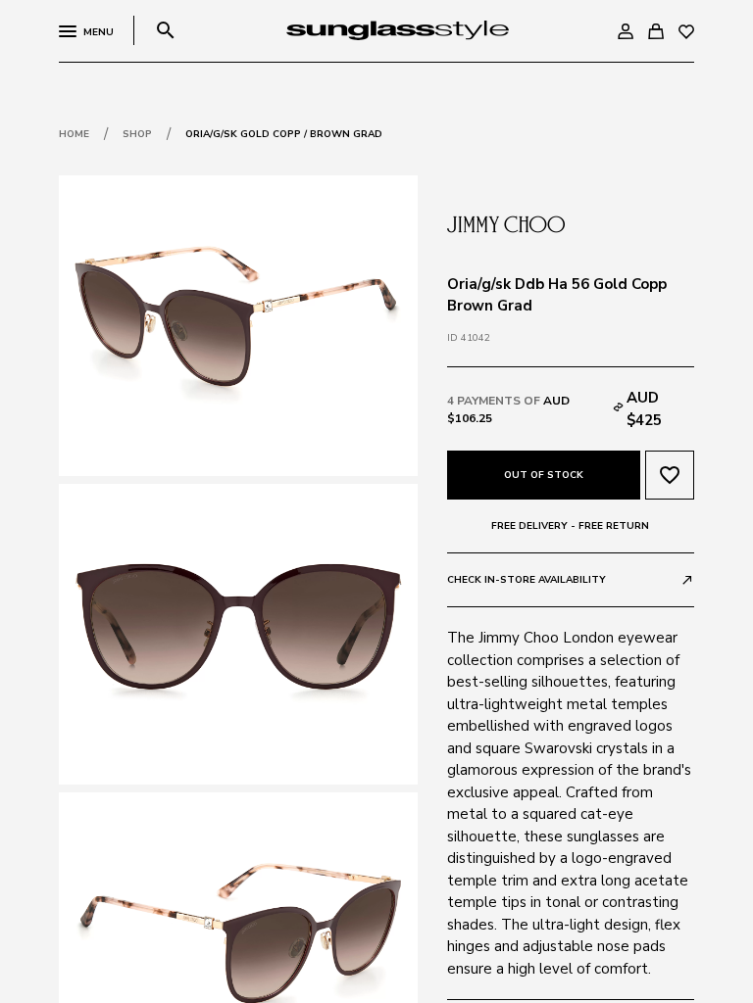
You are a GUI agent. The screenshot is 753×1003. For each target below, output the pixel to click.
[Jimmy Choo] (506, 222)
